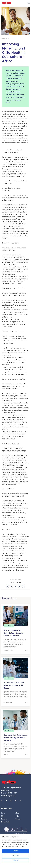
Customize (16, 855)
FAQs (17, 816)
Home (3, 813)
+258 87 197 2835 (11, 793)
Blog (2, 816)
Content (13, 582)
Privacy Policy (5, 822)
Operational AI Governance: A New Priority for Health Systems (15, 737)
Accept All (15, 851)
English (19, 582)
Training (18, 819)
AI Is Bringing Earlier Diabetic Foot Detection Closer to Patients (14, 633)
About (17, 813)
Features (4, 819)
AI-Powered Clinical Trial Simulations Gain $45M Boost (14, 685)
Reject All (15, 860)
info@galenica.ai (10, 796)
